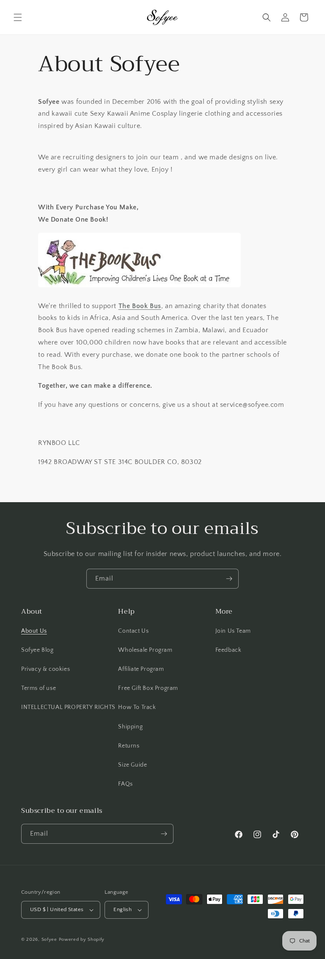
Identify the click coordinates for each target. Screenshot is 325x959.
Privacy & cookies (45, 669)
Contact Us (133, 631)
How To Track (137, 707)
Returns (128, 745)
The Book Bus (139, 306)
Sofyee (49, 939)
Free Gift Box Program (148, 688)
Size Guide (132, 765)
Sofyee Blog (37, 650)
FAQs (125, 784)
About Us (34, 631)
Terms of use (38, 688)
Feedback (228, 650)
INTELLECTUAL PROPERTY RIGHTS (68, 707)
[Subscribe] (229, 579)
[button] (17, 17)
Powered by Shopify (82, 939)
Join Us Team (233, 631)
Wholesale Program (145, 650)
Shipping (130, 726)
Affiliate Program (141, 669)
